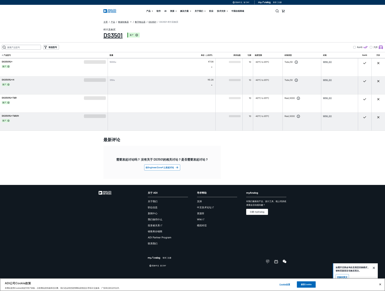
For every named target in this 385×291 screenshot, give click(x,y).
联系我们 (152, 243)
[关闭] (380, 284)
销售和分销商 (155, 231)
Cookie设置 (284, 284)
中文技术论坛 (204, 207)
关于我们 (152, 201)
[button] (131, 22)
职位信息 (152, 207)
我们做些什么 (155, 219)
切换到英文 (342, 277)
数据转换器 (123, 22)
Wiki (199, 219)
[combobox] (162, 67)
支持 (199, 201)
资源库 (200, 213)
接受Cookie (306, 284)
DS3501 (113, 35)
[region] (192, 284)
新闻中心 (152, 213)
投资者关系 (154, 225)
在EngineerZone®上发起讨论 (160, 167)
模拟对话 (202, 225)
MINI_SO (327, 62)
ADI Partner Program (159, 237)
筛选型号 (53, 47)
